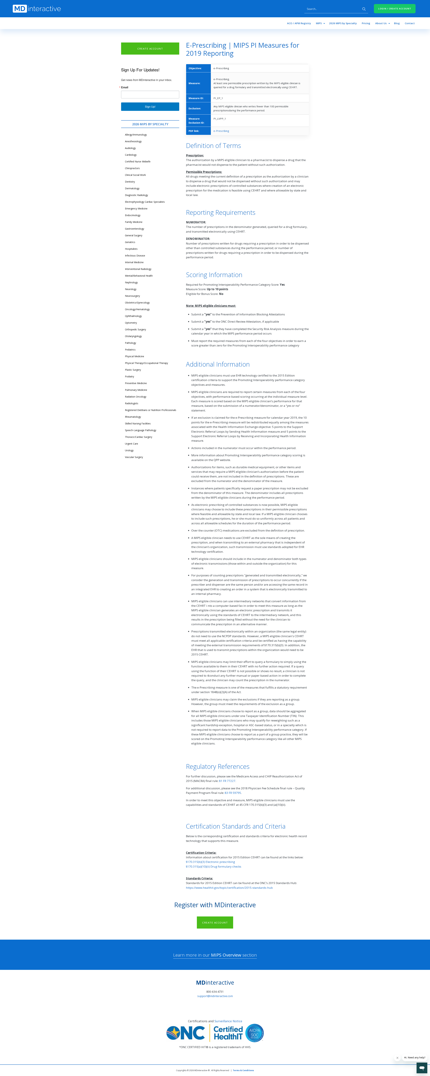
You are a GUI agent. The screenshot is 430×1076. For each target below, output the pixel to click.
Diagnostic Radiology (136, 195)
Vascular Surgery (134, 457)
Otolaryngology (133, 336)
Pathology (130, 342)
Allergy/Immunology (136, 134)
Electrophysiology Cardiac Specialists (145, 201)
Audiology (130, 148)
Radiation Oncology (135, 396)
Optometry (131, 322)
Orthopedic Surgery (135, 329)
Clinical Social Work (135, 175)
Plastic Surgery (133, 369)
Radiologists (131, 403)
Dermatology (132, 188)
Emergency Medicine (136, 208)
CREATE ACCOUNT (150, 48)
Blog (397, 23)
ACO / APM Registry (299, 23)
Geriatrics (130, 242)
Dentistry (130, 181)
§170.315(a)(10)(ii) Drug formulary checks (213, 866)
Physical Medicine (134, 356)
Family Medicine (133, 222)
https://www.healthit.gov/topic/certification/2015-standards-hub (229, 888)
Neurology (130, 289)
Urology (129, 450)
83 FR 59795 (233, 793)
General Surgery (133, 235)
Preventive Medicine (136, 383)
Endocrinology (132, 215)
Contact (410, 23)
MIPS (319, 23)
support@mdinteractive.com (215, 996)
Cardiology (131, 154)
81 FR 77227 (227, 781)
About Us (381, 23)
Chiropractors (132, 168)
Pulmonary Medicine (136, 389)
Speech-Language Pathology (140, 430)
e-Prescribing (221, 131)
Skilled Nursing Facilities (138, 423)
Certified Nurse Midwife (137, 161)
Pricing (366, 23)
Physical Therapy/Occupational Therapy (146, 363)
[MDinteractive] (37, 8)
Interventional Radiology (138, 269)
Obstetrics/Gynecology (137, 302)
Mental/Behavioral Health (139, 275)
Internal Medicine (134, 262)
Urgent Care (131, 443)
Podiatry (129, 376)
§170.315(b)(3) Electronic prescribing (210, 862)
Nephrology (131, 282)
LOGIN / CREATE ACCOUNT (394, 8)
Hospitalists (131, 248)
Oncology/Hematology (137, 309)
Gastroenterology (134, 228)
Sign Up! (150, 106)
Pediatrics (130, 349)
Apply (364, 9)
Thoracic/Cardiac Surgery (138, 436)
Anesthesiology (133, 141)
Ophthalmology (133, 316)
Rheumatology (133, 416)
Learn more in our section (215, 955)
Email (124, 87)
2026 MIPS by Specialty (343, 23)
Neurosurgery (132, 295)
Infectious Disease (135, 255)
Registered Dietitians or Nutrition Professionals (150, 410)
